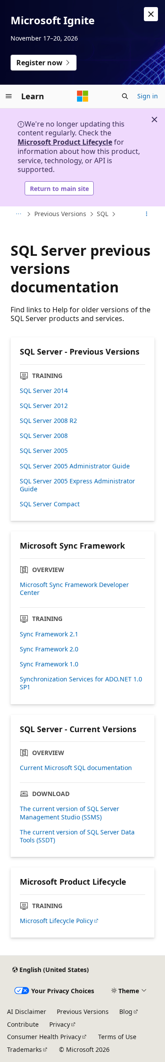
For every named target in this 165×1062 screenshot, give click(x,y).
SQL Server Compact (50, 504)
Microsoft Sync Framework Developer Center (74, 589)
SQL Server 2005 (44, 451)
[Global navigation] (9, 96)
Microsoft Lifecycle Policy (56, 921)
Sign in (147, 96)
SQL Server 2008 (44, 436)
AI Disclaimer (26, 1011)
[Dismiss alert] (151, 14)
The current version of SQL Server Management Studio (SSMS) (69, 813)
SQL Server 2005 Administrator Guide (75, 466)
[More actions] (146, 214)
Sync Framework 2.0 (49, 649)
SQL (102, 213)
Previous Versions (60, 213)
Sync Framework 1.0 (49, 664)
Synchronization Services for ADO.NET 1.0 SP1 (81, 683)
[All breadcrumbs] (18, 214)
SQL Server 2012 (44, 406)
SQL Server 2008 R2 (48, 421)
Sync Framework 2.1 (49, 634)
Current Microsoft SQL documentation (76, 768)
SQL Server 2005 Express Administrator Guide (77, 485)
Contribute (23, 1024)
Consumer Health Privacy (44, 1036)
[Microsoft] (82, 96)
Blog (125, 1011)
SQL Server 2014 (44, 391)
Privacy (59, 1024)
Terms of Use (117, 1036)
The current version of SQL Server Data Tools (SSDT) (77, 836)
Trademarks (24, 1049)
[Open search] (125, 96)
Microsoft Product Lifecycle (65, 142)
